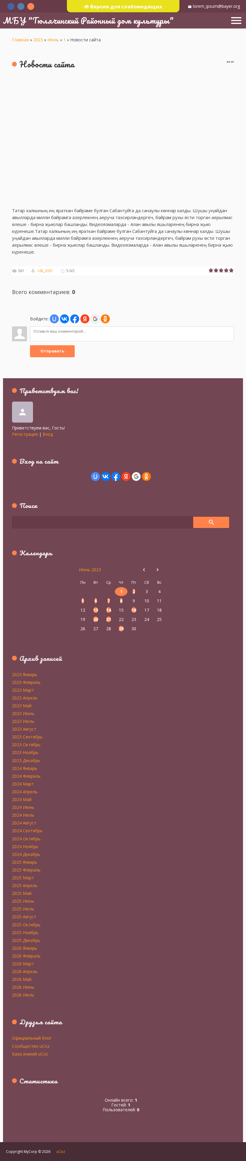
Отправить (52, 351)
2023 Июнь (23, 713)
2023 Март (23, 690)
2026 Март (23, 963)
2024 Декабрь (26, 854)
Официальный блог (32, 1038)
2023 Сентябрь (27, 736)
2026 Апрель (25, 971)
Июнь (53, 40)
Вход (48, 434)
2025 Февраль (26, 869)
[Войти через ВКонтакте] (64, 318)
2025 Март (23, 877)
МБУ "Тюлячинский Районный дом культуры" (88, 20)
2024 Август (24, 822)
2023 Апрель (25, 697)
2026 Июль (23, 994)
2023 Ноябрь (25, 752)
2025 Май (22, 893)
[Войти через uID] (54, 318)
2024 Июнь (23, 807)
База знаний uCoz (30, 1053)
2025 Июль (23, 908)
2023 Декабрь (26, 760)
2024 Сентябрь (27, 830)
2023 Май (22, 705)
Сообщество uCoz (31, 1046)
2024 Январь (24, 768)
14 (108, 610)
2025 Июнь (23, 901)
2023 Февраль (26, 682)
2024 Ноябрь (25, 846)
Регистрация (25, 434)
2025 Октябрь (26, 924)
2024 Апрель (25, 791)
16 (133, 610)
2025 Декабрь (26, 940)
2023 (38, 40)
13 (95, 610)
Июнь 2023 (90, 569)
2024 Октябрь (26, 838)
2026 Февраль (26, 955)
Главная (20, 40)
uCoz (60, 1151)
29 (121, 628)
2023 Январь (24, 674)
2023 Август (24, 729)
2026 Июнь (23, 987)
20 (95, 619)
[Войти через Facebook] (74, 318)
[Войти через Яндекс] (84, 318)
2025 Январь (24, 862)
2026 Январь (24, 948)
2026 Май (22, 979)
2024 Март (23, 783)
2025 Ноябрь (25, 932)
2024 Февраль (26, 776)
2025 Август (24, 916)
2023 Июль (23, 721)
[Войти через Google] (95, 318)
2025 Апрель (25, 885)
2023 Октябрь (26, 744)
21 (108, 619)
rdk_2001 (45, 270)
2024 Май (22, 799)
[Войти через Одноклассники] (105, 318)
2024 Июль (23, 815)
